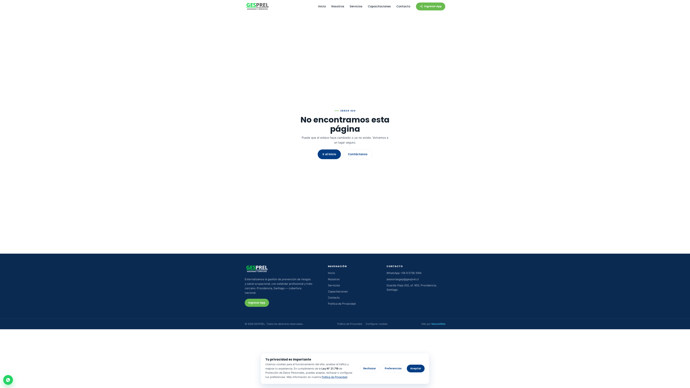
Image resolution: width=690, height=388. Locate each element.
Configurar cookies (376, 323)
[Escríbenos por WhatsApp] (8, 380)
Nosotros (337, 6)
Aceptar (415, 368)
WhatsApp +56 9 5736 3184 (404, 273)
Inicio (322, 6)
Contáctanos (357, 154)
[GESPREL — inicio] (257, 6)
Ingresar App (433, 6)
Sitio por (433, 323)
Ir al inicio (329, 154)
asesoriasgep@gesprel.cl (403, 279)
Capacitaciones (379, 6)
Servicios (356, 6)
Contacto (403, 6)
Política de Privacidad (342, 303)
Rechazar (369, 368)
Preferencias (393, 368)
